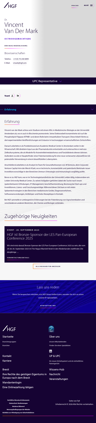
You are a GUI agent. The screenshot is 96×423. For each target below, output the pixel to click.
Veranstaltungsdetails (18, 258)
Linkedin (17, 95)
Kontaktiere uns (48, 306)
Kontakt (6, 356)
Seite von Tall (74, 401)
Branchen (6, 345)
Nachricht (54, 374)
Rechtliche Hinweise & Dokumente (18, 400)
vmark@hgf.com (19, 63)
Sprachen (74, 5)
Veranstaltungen (58, 379)
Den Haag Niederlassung (15, 46)
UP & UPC (54, 356)
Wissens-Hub (56, 369)
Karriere (6, 360)
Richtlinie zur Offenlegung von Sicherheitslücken (18, 413)
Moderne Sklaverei (18, 406)
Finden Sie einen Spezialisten (59, 345)
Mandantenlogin (12, 382)
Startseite (7, 336)
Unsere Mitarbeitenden (57, 342)
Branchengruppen (9, 342)
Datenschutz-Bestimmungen (18, 403)
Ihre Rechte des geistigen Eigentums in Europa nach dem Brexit (24, 375)
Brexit (5, 369)
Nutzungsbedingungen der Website (18, 409)
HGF (10, 5)
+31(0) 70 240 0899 (21, 59)
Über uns (54, 336)
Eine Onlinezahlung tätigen (17, 387)
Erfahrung (10, 109)
